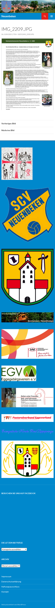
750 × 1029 (17, 34)
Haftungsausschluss (10, 586)
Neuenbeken (8, 16)
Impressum (6, 576)
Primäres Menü (51, 16)
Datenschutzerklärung (11, 581)
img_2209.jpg (28, 34)
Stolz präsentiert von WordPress (13, 604)
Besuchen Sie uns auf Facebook (18, 493)
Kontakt (5, 591)
